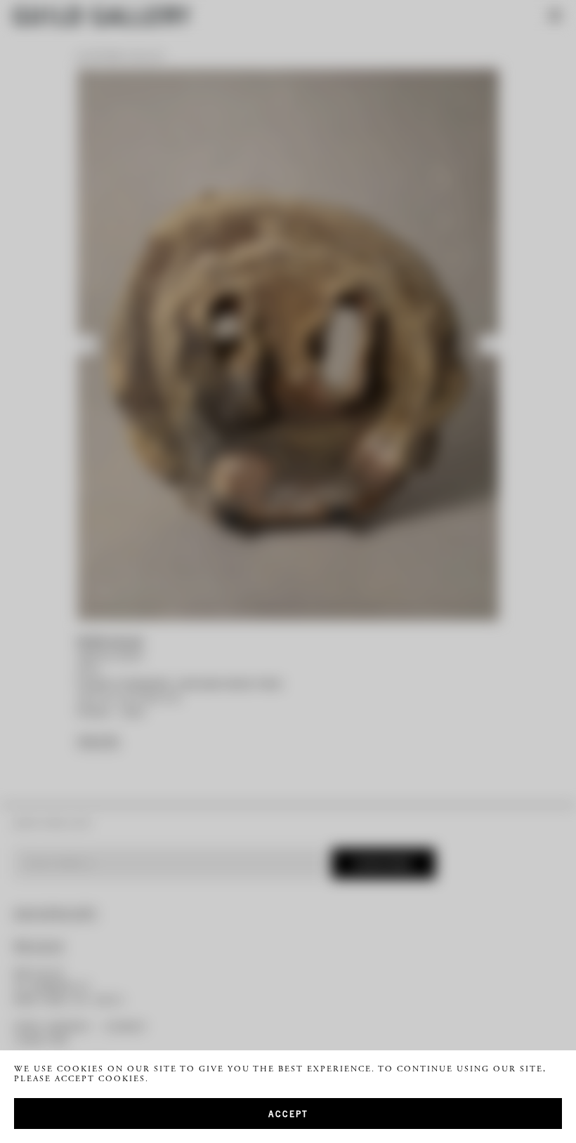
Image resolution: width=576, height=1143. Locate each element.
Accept (288, 1113)
